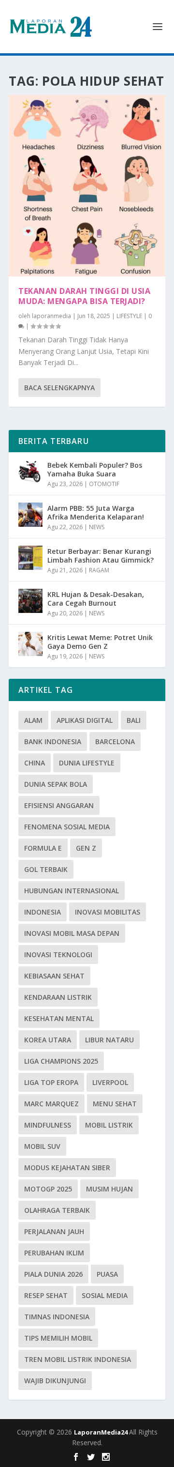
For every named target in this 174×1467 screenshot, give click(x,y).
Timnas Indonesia (56, 1316)
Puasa (107, 1274)
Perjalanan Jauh (54, 1231)
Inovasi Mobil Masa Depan (71, 933)
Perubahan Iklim (54, 1252)
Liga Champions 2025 (61, 1061)
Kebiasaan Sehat (54, 975)
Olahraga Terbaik (57, 1210)
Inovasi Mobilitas (107, 912)
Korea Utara (47, 1039)
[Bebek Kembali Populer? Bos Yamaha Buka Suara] (30, 471)
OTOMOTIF (104, 484)
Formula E (43, 848)
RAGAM (99, 570)
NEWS (96, 527)
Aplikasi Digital (85, 720)
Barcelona (115, 741)
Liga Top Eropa (51, 1082)
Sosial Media (105, 1295)
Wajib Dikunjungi (55, 1380)
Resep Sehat (46, 1295)
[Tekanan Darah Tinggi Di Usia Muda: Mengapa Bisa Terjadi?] (87, 185)
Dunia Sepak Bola (55, 784)
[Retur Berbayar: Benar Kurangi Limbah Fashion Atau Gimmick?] (30, 558)
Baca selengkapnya (59, 387)
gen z (86, 848)
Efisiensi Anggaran (59, 805)
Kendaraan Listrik (58, 997)
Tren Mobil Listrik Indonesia (77, 1359)
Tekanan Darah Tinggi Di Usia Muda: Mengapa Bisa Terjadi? (84, 296)
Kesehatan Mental (59, 1018)
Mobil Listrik (109, 1125)
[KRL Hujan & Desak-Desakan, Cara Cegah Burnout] (30, 601)
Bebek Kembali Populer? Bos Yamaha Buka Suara (94, 469)
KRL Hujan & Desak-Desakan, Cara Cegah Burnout (95, 599)
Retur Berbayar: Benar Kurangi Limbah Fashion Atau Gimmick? (100, 556)
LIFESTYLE (129, 316)
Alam (33, 720)
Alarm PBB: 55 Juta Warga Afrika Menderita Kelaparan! (95, 512)
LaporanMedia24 (101, 1432)
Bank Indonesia (52, 741)
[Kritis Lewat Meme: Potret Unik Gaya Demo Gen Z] (30, 644)
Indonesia (42, 912)
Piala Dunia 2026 (53, 1274)
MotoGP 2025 (48, 1188)
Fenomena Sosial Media (67, 826)
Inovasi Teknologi (58, 954)
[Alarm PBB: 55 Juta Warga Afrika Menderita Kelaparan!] (30, 515)
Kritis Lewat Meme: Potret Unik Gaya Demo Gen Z (100, 642)
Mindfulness (47, 1125)
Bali (134, 720)
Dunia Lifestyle (87, 762)
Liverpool (110, 1082)
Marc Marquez (51, 1103)
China (34, 762)
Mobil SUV (42, 1146)
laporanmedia (51, 316)
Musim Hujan (109, 1188)
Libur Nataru (109, 1039)
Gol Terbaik (46, 869)
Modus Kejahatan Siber (67, 1167)
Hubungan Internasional (71, 890)
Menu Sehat (115, 1103)
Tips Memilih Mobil (58, 1338)
